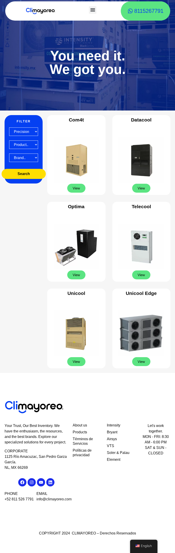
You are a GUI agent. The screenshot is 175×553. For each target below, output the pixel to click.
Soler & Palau (118, 453)
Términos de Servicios (83, 441)
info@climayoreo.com (54, 499)
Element (113, 459)
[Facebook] (22, 482)
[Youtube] (41, 482)
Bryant (112, 432)
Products (80, 432)
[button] (92, 10)
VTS (110, 446)
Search (24, 174)
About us (80, 425)
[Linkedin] (50, 482)
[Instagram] (32, 482)
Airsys (112, 439)
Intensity (113, 425)
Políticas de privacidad (82, 452)
